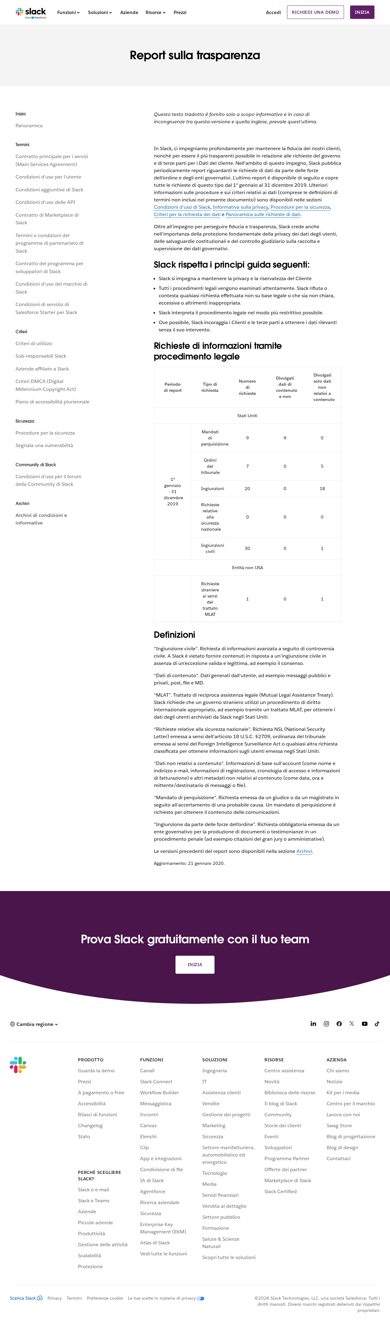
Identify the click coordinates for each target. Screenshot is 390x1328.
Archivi (304, 851)
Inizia (362, 12)
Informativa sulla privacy (240, 207)
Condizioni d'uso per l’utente (48, 177)
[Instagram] (326, 1025)
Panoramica (29, 125)
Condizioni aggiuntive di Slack (49, 189)
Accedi (273, 12)
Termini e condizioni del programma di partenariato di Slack (49, 243)
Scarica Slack (23, 1298)
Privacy (55, 1298)
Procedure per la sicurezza (45, 433)
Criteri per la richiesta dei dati (187, 214)
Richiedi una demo (315, 12)
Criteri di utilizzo (34, 343)
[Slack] (31, 12)
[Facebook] (339, 1025)
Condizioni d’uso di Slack (182, 207)
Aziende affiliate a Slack (42, 369)
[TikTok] (377, 1025)
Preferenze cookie (105, 1298)
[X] (352, 1025)
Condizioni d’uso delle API (45, 202)
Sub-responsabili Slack (41, 356)
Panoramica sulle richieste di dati (263, 214)
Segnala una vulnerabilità (44, 445)
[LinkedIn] (313, 1025)
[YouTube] (364, 1025)
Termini (74, 1298)
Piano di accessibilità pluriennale (53, 402)
